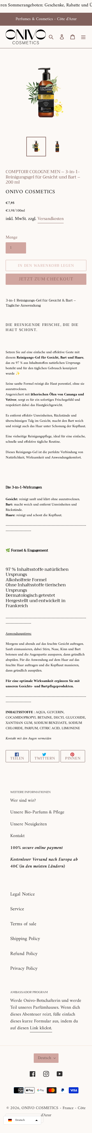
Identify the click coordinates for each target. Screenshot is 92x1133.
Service (17, 909)
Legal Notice (22, 894)
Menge (11, 237)
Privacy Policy (24, 968)
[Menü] (83, 37)
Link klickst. (41, 1028)
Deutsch (44, 1058)
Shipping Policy (25, 939)
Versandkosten (51, 219)
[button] (22, 1120)
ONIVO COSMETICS (39, 1108)
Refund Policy (24, 954)
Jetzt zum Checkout (46, 279)
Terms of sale (23, 924)
